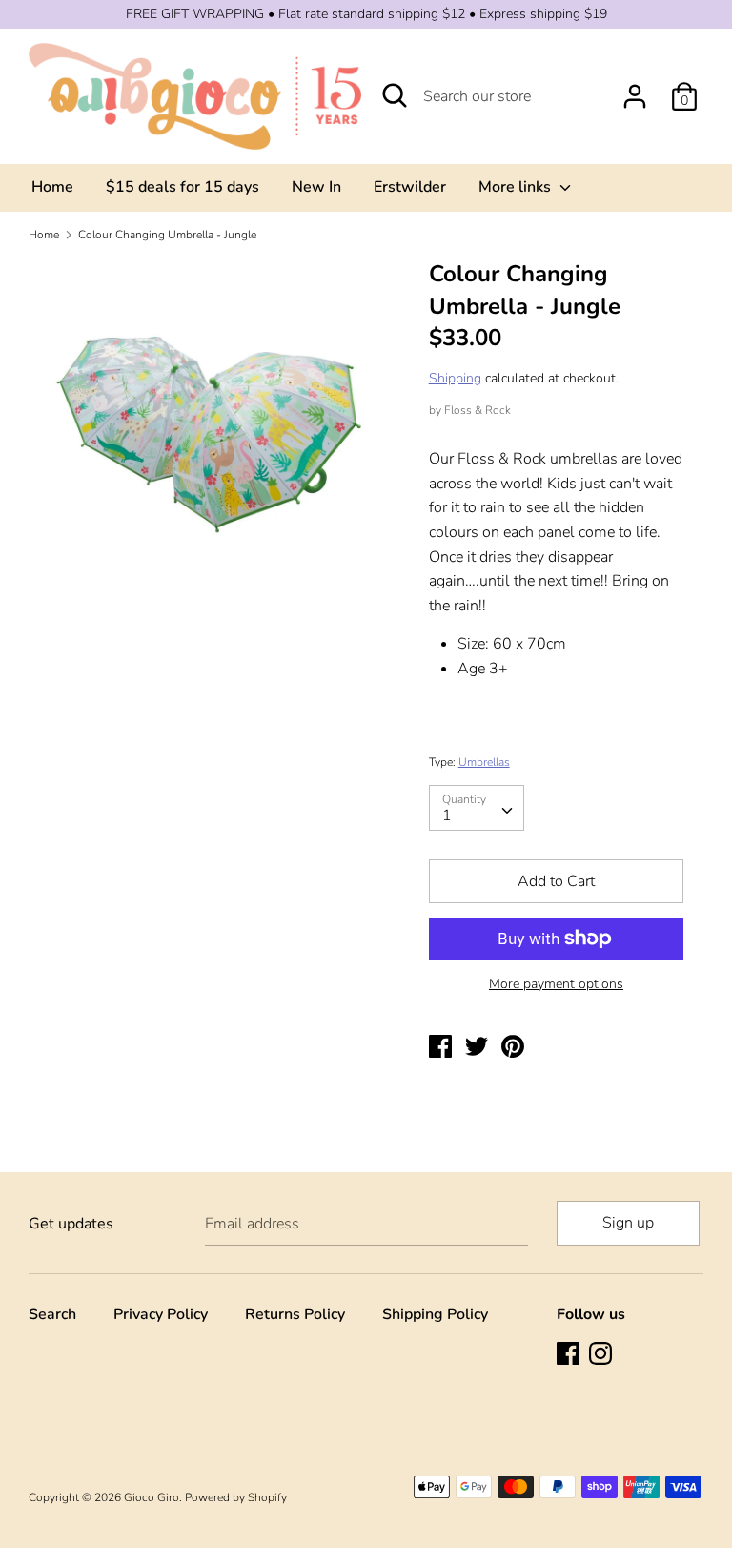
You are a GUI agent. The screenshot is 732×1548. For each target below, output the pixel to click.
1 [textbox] (447, 815)
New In (316, 186)
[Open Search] (395, 95)
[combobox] (476, 808)
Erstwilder (410, 186)
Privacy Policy (160, 1314)
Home (52, 186)
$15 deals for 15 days (182, 186)
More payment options (556, 984)
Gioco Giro (151, 1497)
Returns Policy (295, 1314)
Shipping (455, 378)
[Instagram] (602, 1355)
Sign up (628, 1222)
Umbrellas (484, 762)
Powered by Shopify (236, 1497)
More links (516, 186)
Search (52, 1314)
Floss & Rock (477, 410)
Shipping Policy (435, 1314)
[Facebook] (570, 1355)
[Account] (635, 88)
